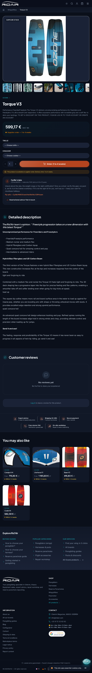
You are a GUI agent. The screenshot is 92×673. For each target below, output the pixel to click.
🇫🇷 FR (37, 669)
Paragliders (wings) (43, 543)
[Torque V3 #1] (7, 87)
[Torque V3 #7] (69, 87)
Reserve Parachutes (56, 589)
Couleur (7, 151)
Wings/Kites (53, 592)
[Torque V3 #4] (38, 87)
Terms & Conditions (10, 638)
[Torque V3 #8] (79, 87)
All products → (54, 602)
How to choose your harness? (14, 551)
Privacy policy (8, 648)
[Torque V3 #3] (27, 87)
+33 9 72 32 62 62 (58, 621)
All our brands (8, 618)
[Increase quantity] (15, 163)
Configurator (7, 628)
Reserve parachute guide (16, 556)
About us (6, 614)
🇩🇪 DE (44, 669)
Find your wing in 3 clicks (76, 543)
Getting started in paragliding (12, 561)
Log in (33, 403)
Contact (6, 631)
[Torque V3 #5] (48, 87)
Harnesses (52, 586)
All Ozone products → (72, 560)
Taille (5, 141)
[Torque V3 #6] (58, 87)
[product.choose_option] (25, 479)
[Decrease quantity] (5, 163)
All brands (69, 547)
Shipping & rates (9, 634)
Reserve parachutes (43, 551)
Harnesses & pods (43, 547)
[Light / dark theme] (66, 3)
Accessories (53, 599)
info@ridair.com (57, 618)
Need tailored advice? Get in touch (22, 200)
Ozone (5, 98)
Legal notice (7, 645)
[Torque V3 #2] (17, 87)
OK (85, 668)
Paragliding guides (73, 551)
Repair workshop (42, 559)
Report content (8, 651)
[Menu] (87, 3)
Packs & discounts (73, 555)
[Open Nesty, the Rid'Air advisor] (86, 661)
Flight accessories (43, 555)
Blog (4, 624)
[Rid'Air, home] (10, 3)
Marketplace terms (10, 641)
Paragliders (53, 582)
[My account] (76, 3)
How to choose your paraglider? (14, 544)
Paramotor (52, 596)
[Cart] (82, 3)
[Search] (71, 3)
